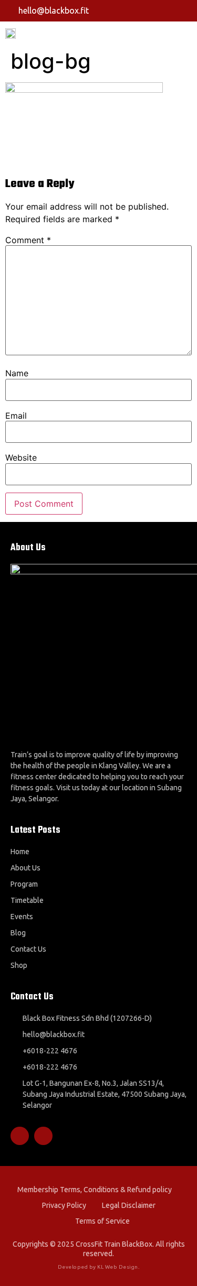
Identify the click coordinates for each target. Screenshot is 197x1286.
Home (20, 851)
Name (16, 373)
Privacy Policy (64, 1205)
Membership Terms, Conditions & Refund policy (94, 1189)
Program (24, 884)
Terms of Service (102, 1221)
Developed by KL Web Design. (99, 1267)
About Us (25, 868)
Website (21, 457)
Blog (18, 933)
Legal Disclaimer (128, 1205)
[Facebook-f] (168, 10)
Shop (19, 965)
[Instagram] (187, 10)
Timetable (27, 900)
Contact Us (28, 949)
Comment (28, 240)
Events (22, 916)
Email (16, 415)
